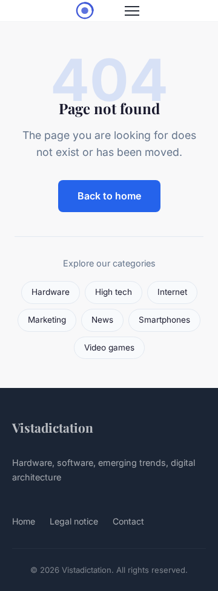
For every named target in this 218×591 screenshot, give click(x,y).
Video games (109, 347)
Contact (128, 521)
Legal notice (74, 521)
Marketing (47, 320)
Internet (172, 292)
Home (23, 521)
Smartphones (164, 320)
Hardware (50, 292)
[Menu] (132, 11)
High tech (113, 292)
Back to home (109, 196)
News (102, 320)
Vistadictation (52, 427)
